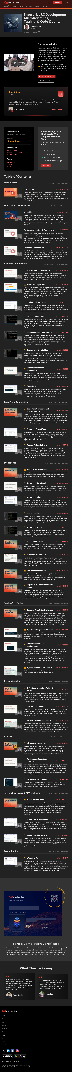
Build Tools (11, 162)
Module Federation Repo (37, 302)
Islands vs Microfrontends (37, 555)
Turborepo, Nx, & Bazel (36, 483)
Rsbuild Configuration (36, 316)
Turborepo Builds (34, 497)
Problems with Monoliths (34, 248)
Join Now (57, 3)
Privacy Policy (29, 1067)
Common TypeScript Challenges (40, 610)
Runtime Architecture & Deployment (39, 230)
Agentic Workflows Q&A (37, 835)
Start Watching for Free (47, 76)
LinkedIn (8, 1050)
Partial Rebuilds (33, 513)
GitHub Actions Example (37, 779)
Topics (4, 1025)
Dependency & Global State (38, 350)
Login (66, 3)
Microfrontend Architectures (38, 270)
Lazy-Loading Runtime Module (39, 332)
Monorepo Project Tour (36, 429)
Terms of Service (19, 1067)
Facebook (12, 1050)
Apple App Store (7, 1056)
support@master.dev (13, 1061)
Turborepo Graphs (34, 527)
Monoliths (28, 212)
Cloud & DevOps (12, 151)
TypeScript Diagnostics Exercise (40, 629)
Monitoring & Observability (38, 819)
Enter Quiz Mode (47, 81)
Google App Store (20, 1056)
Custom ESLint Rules (35, 706)
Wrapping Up (32, 858)
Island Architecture (35, 541)
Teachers (4, 1028)
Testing (9, 164)
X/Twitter (3, 1050)
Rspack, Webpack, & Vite (37, 445)
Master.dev (11, 2)
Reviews (4, 1032)
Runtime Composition (36, 284)
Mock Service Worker (35, 800)
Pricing (37, 6)
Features (29, 6)
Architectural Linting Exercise (39, 720)
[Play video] (19, 62)
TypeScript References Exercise (39, 667)
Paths (6, 6)
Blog (21, 6)
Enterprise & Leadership (15, 153)
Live (3, 1022)
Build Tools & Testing (14, 155)
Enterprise (10, 166)
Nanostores (31, 386)
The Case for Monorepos (37, 469)
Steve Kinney (36, 26)
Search (49, 3)
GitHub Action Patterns (36, 743)
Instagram (17, 1050)
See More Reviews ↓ (57, 109)
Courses (14, 6)
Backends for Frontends (36, 571)
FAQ (3, 1038)
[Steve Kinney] (27, 27)
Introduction (29, 189)
